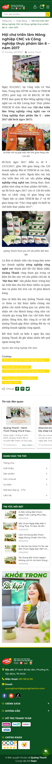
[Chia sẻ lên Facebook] (17, 389)
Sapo (34, 761)
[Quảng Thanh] (17, 661)
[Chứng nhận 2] (24, 745)
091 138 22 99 (26, 679)
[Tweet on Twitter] (28, 389)
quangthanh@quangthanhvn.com (25, 688)
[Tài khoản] (35, 7)
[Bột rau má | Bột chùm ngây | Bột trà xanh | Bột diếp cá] (13, 6)
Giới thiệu (8, 468)
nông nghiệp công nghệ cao (20, 378)
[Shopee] (11, 695)
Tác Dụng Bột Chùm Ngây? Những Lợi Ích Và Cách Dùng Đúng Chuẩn (33, 560)
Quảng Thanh (11, 382)
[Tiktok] (18, 695)
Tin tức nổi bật (13, 506)
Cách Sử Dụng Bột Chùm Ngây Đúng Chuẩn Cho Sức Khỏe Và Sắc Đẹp (32, 537)
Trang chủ (8, 463)
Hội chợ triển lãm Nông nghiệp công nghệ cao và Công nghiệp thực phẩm (25, 371)
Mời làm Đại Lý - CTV (14, 490)
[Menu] (48, 6)
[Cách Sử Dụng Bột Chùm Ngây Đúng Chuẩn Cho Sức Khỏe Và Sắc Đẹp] (10, 537)
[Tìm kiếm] (47, 14)
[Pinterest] (22, 389)
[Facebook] (4, 695)
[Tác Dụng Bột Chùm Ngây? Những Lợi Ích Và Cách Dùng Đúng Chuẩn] (10, 560)
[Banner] (26, 607)
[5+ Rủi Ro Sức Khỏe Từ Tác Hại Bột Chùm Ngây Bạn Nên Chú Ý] (10, 549)
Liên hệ (7, 495)
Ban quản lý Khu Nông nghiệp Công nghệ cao (24, 360)
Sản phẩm (9, 473)
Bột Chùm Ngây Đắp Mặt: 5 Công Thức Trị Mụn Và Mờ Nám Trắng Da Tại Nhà (32, 526)
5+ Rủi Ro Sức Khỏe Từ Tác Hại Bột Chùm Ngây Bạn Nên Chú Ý (33, 549)
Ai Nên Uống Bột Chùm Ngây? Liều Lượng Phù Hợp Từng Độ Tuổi (32, 515)
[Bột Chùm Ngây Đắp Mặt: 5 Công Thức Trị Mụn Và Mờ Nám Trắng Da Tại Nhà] (10, 526)
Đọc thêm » (28, 445)
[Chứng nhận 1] (9, 745)
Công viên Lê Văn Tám (16, 367)
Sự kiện (7, 484)
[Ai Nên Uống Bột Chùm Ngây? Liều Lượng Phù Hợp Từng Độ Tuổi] (10, 514)
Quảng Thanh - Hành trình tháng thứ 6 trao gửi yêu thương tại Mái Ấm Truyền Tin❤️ (16, 430)
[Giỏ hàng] (42, 7)
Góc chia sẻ (9, 479)
